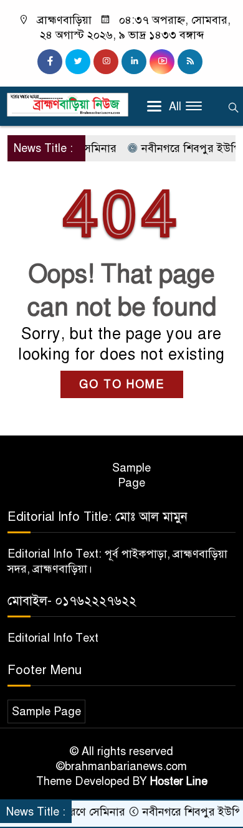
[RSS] (190, 61)
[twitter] (77, 61)
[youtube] (162, 61)
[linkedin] (134, 61)
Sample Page (131, 475)
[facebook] (49, 61)
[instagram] (105, 61)
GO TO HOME (121, 384)
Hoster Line (178, 781)
